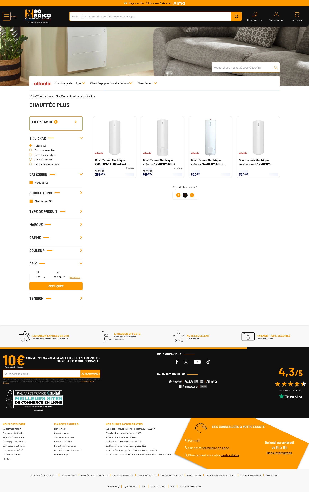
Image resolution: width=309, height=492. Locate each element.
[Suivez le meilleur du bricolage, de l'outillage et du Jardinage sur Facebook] (177, 362)
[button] (10, 16)
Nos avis (7, 458)
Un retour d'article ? (63, 441)
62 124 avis (297, 390)
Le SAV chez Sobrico (12, 454)
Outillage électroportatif (172, 475)
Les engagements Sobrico (14, 441)
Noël (144, 486)
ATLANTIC (34, 96)
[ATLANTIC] (43, 83)
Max (57, 272)
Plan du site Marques (147, 475)
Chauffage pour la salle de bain (109, 83)
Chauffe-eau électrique (67, 96)
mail (197, 440)
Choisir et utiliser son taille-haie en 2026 (123, 441)
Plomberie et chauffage (250, 475)
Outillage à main (194, 475)
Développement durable (190, 486)
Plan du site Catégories (122, 475)
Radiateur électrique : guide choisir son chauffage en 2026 (131, 450)
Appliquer (56, 286)
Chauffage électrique (68, 83)
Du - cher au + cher (45, 150)
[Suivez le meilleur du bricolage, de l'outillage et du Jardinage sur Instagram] (186, 362)
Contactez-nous (61, 433)
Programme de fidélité (13, 450)
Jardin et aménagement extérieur (221, 475)
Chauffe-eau (145, 83)
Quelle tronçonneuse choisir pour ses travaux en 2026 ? (130, 428)
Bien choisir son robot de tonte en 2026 (123, 433)
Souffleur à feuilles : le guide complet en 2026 (126, 446)
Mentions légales (69, 475)
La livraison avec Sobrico (14, 446)
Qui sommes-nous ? (12, 428)
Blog (173, 486)
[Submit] (236, 16)
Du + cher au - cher (45, 154)
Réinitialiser (75, 277)
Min (38, 272)
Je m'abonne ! (90, 373)
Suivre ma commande (64, 437)
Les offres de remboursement (67, 450)
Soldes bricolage (158, 486)
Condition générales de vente (44, 475)
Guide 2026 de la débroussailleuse (121, 437)
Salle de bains (272, 475)
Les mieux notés (44, 159)
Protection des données (65, 446)
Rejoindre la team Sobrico (14, 437)
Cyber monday (130, 486)
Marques (39, 182)
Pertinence (40, 145)
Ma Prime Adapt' (61, 454)
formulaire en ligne (215, 448)
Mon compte (60, 428)
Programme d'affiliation (13, 433)
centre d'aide (230, 455)
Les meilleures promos (47, 164)
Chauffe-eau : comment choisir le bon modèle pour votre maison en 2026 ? (139, 454)
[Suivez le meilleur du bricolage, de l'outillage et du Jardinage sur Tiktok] (208, 362)
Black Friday (113, 486)
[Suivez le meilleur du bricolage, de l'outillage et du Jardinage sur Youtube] (197, 362)
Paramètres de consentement (94, 475)
